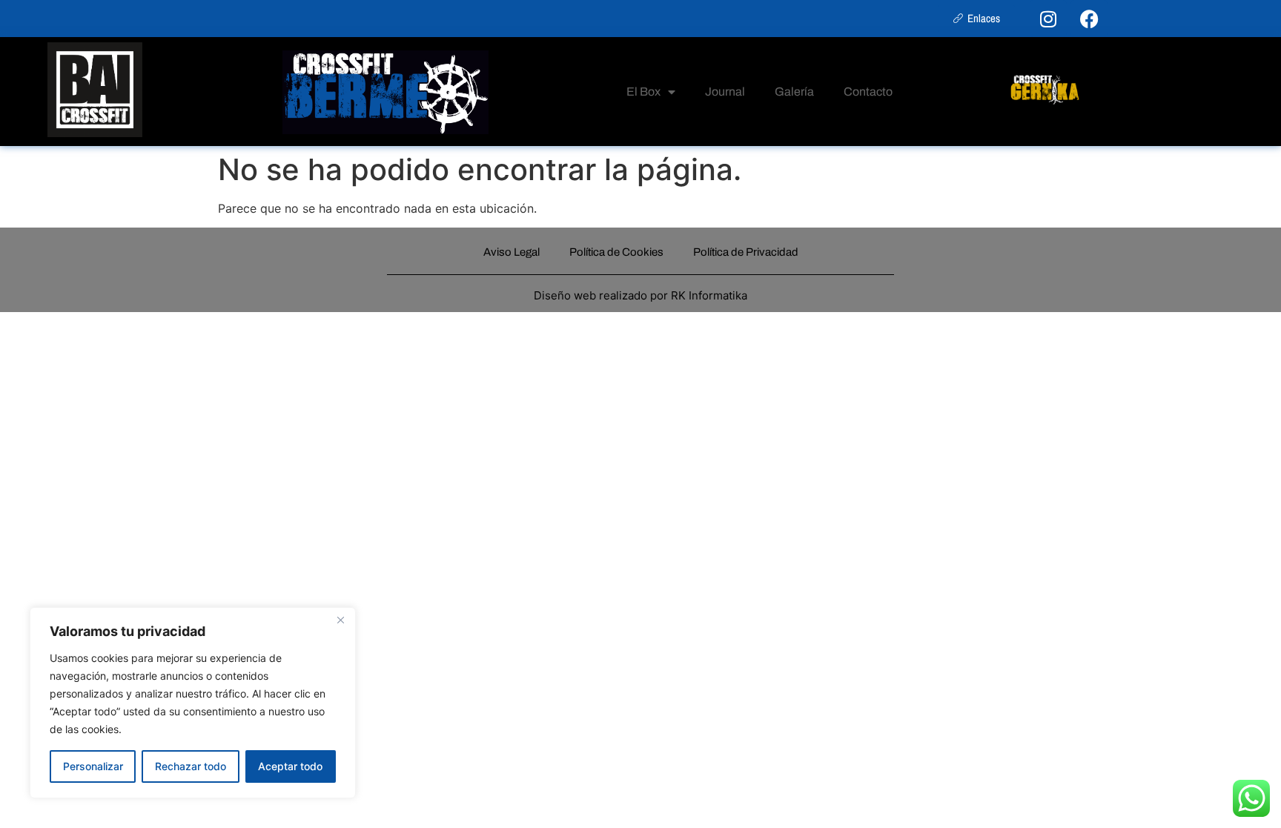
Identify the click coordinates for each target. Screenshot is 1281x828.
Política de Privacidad (745, 252)
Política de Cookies (616, 252)
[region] (193, 702)
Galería (794, 91)
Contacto (868, 91)
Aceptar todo (290, 766)
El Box (643, 91)
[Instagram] (1048, 18)
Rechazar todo (190, 766)
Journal (725, 91)
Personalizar (93, 766)
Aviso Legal (511, 252)
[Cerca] (340, 620)
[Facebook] (1089, 18)
